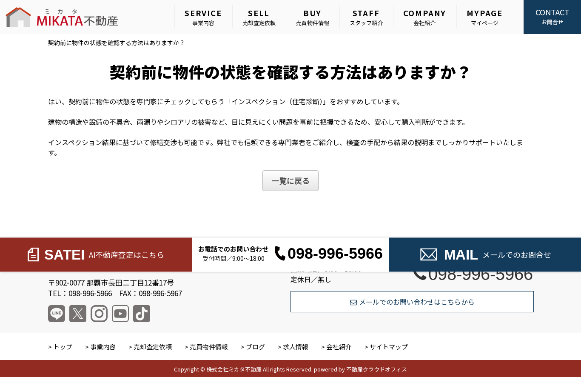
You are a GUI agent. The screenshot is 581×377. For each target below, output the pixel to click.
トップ (62, 346)
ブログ (255, 346)
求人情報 (295, 346)
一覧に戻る (290, 180)
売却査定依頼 (259, 17)
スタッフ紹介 (366, 17)
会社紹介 (425, 17)
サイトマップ (389, 346)
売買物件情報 (312, 17)
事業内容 (203, 17)
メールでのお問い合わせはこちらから (417, 302)
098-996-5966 (480, 274)
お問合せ (552, 16)
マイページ (485, 17)
